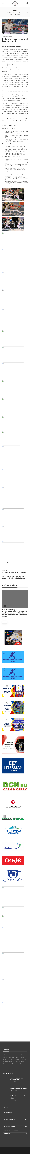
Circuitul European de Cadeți (15, 1130)
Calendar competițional (15, 1116)
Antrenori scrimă (15, 1112)
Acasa (4, 12)
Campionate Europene (15, 1119)
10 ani (15, 619)
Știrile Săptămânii (13, 12)
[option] (15, 605)
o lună (11, 1081)
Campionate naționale (15, 1126)
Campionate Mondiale (7, 36)
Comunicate (15, 1133)
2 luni (11, 1090)
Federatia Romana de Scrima (7, 619)
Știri (7, 12)
